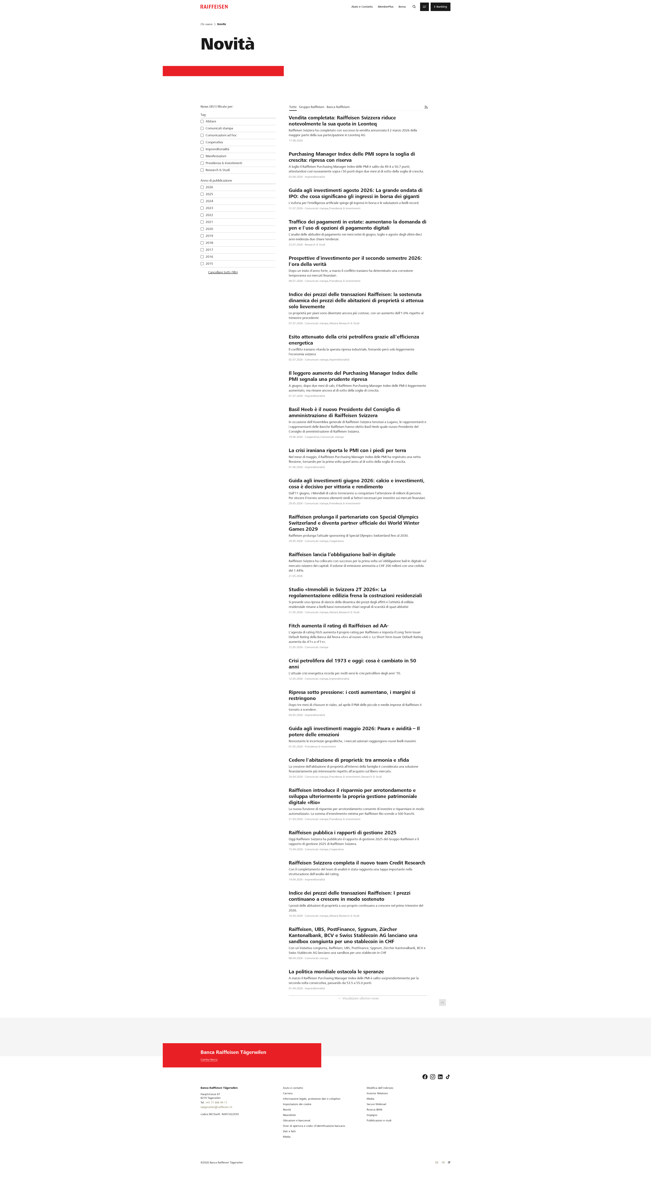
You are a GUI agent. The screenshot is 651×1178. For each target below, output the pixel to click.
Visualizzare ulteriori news (360, 998)
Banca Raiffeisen (338, 107)
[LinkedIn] (440, 1076)
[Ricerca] (414, 7)
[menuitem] (362, 7)
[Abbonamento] (426, 107)
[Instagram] (432, 1076)
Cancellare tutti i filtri (223, 272)
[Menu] (424, 7)
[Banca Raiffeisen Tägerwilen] (214, 7)
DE (436, 1162)
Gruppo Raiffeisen (311, 107)
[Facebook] (425, 1076)
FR (443, 1162)
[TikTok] (447, 1076)
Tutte (293, 107)
